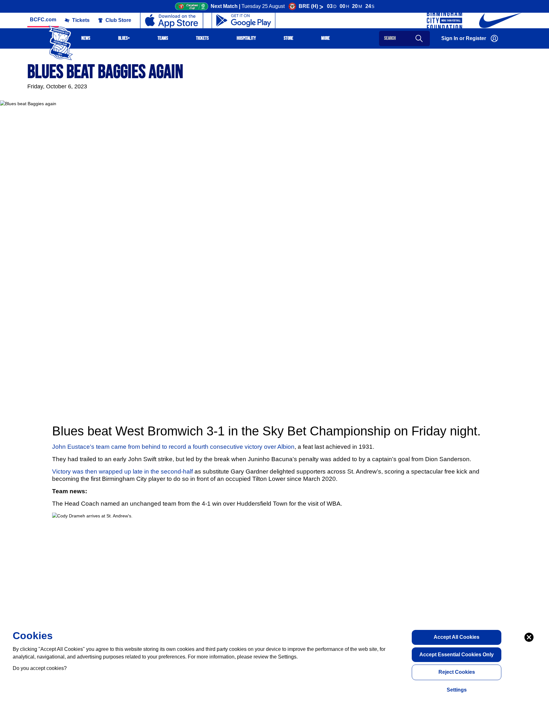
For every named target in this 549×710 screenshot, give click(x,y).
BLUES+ (124, 38)
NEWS (85, 38)
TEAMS (163, 38)
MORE (325, 38)
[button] (43, 20)
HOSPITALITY (246, 38)
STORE (288, 38)
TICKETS (202, 38)
